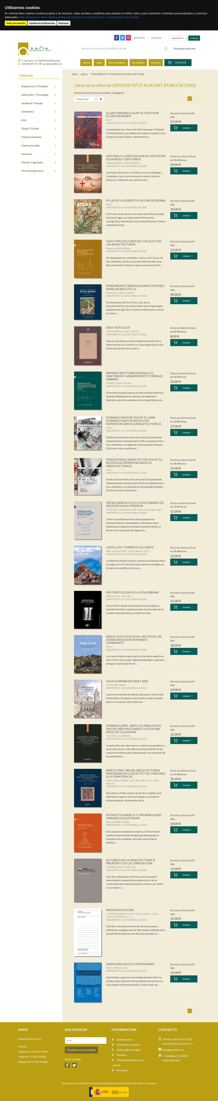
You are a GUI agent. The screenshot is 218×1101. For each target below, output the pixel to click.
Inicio (75, 74)
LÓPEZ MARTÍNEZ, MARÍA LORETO (122, 331)
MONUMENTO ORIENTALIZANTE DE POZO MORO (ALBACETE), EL (135, 287)
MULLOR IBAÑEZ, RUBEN (118, 822)
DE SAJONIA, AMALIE (116, 685)
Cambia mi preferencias (42, 23)
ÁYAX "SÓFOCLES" (118, 327)
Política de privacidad (128, 1049)
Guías (99, 62)
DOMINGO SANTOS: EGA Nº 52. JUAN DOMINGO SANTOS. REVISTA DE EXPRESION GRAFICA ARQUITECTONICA (133, 421)
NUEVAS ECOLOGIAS (120, 910)
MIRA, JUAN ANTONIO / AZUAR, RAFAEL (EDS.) (127, 551)
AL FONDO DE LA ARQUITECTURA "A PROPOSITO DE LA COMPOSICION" (130, 861)
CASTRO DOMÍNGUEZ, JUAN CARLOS (124, 914)
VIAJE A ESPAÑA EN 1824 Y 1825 (127, 681)
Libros (86, 62)
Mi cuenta (121, 1070)
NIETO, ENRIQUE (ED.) (116, 968)
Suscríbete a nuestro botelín (81, 1050)
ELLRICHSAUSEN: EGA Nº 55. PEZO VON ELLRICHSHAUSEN (132, 114)
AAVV (108, 204)
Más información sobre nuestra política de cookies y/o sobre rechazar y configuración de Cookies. (79, 17)
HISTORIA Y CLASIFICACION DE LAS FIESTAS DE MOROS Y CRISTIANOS (135, 157)
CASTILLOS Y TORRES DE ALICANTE (130, 547)
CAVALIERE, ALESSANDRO (118, 736)
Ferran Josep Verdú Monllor (118, 248)
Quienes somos (124, 1039)
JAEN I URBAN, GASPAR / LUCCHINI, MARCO (127, 780)
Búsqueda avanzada (184, 48)
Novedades (138, 62)
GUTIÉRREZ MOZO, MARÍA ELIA (121, 867)
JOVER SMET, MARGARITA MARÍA (121, 509)
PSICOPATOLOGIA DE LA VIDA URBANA (132, 592)
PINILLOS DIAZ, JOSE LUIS (118, 596)
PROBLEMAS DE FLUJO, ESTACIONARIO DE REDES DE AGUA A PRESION (135, 504)
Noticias (155, 62)
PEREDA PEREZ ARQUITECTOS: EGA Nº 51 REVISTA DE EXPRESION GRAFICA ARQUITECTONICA (134, 463)
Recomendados (117, 62)
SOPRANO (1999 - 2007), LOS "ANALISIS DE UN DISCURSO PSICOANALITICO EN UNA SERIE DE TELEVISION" (133, 729)
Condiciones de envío (127, 1044)
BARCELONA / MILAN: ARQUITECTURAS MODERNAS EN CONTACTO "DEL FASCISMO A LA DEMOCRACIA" (135, 773)
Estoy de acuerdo (15, 23)
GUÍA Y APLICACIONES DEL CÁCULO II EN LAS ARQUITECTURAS (133, 242)
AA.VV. (109, 120)
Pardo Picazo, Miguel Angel (149, 509)
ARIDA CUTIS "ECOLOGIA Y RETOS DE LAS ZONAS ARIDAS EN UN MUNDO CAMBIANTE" (134, 640)
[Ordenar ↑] (101, 99)
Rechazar (64, 23)
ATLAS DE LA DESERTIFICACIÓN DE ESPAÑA (135, 200)
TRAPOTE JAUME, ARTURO (118, 383)
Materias (121, 1054)
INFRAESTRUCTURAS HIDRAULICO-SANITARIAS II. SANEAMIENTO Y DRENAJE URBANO (134, 376)
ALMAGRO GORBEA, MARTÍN (119, 293)
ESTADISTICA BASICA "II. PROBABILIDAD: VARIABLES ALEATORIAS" (134, 816)
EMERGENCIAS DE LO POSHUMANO (130, 964)
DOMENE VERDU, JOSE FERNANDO (123, 163)
